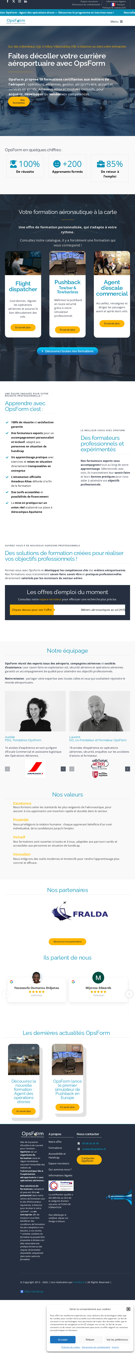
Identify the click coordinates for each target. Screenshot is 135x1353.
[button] (128, 1309)
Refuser (90, 1339)
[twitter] (13, 1)
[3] (23, 1035)
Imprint (115, 1347)
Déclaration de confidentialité (96, 1347)
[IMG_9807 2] (67, 1035)
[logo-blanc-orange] (32, 1122)
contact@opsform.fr (94, 1138)
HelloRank (79, 1272)
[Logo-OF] (61, 1172)
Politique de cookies (70, 1347)
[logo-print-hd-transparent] (16, 18)
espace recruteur (50, 599)
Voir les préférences (117, 1339)
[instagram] (19, 1)
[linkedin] (25, 1)
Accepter (63, 1339)
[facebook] (7, 1)
